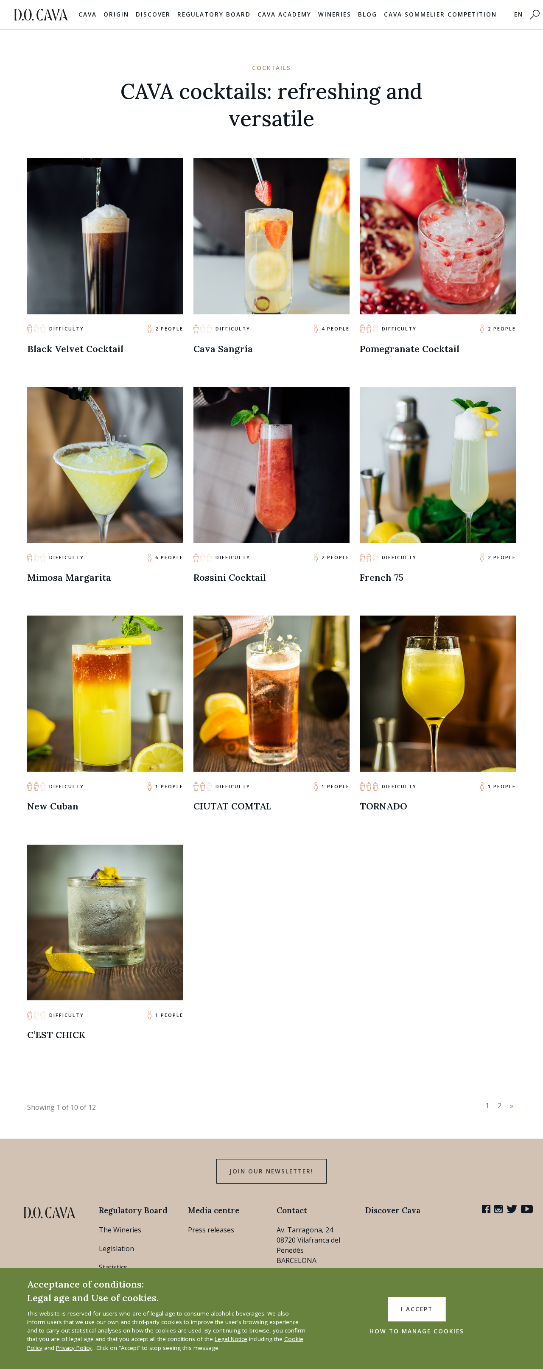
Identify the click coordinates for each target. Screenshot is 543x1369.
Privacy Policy (74, 1348)
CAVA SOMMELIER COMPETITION (440, 14)
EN (518, 14)
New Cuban (52, 806)
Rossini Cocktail (229, 577)
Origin (116, 14)
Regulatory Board (214, 14)
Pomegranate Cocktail (409, 349)
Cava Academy (284, 14)
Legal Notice (231, 1339)
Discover (153, 14)
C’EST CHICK (56, 1035)
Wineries (334, 14)
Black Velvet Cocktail (75, 349)
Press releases (211, 1230)
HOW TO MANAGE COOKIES (416, 1331)
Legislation (116, 1248)
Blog (367, 14)
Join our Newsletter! (271, 1171)
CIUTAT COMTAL (232, 806)
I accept (417, 1309)
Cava (87, 14)
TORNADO (383, 806)
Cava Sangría (223, 349)
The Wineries (120, 1230)
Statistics (113, 1267)
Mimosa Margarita (69, 577)
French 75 (381, 577)
